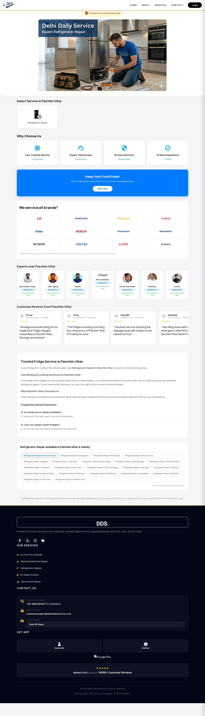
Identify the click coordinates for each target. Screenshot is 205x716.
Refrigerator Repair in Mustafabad (134, 473)
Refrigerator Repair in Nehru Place (68, 467)
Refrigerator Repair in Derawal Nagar (130, 461)
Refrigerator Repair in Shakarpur (72, 473)
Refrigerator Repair (30, 568)
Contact (177, 5)
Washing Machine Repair (34, 561)
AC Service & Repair (31, 554)
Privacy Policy (82, 693)
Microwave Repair (30, 581)
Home (133, 5)
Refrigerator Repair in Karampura (106, 455)
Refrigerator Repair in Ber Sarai (65, 461)
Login (195, 5)
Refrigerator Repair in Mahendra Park (164, 461)
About (146, 5)
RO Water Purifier (29, 574)
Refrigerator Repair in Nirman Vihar (139, 455)
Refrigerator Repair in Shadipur (166, 467)
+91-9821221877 (36, 604)
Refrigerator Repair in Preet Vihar (103, 473)
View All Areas (105, 624)
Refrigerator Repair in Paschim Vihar (40, 455)
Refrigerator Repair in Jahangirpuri (74, 455)
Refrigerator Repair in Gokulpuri (166, 473)
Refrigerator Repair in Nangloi (36, 461)
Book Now (103, 189)
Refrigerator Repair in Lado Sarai (136, 467)
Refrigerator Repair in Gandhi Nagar (96, 461)
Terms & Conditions (102, 693)
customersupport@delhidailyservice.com (49, 613)
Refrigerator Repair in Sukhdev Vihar (70, 479)
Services (160, 5)
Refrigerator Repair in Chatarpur (37, 467)
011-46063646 (53, 603)
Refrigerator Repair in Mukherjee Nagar (103, 467)
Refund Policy (123, 693)
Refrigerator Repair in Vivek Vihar (37, 479)
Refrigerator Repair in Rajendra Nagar (39, 473)
